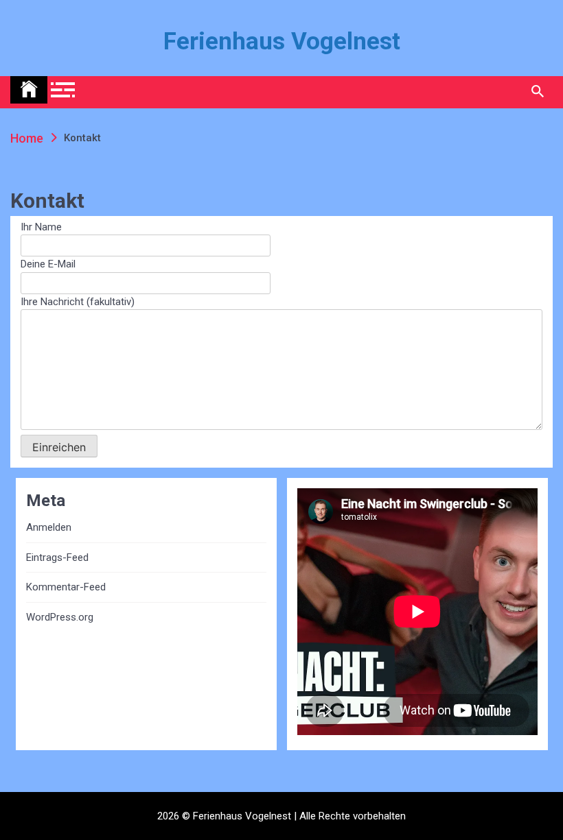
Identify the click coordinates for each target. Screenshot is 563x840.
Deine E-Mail (48, 264)
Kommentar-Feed (66, 587)
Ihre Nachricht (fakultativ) (78, 302)
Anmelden (48, 527)
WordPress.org (59, 617)
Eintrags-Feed (57, 557)
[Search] (537, 92)
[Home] (28, 90)
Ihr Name (41, 227)
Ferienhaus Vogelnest (281, 41)
